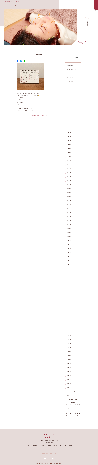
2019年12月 (69, 379)
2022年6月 (69, 264)
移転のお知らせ (70, 77)
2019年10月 (69, 387)
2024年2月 (69, 192)
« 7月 (66, 420)
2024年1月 (69, 196)
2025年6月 (69, 132)
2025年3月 (69, 144)
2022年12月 (69, 244)
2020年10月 (69, 339)
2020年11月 (69, 335)
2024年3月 (69, 188)
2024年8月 (69, 172)
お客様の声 (44, 5)
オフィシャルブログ (68, 445)
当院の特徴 (34, 5)
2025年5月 (69, 136)
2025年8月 (69, 124)
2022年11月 (69, 248)
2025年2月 (69, 148)
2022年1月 (69, 284)
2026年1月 (69, 108)
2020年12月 (69, 331)
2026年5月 (69, 101)
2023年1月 (69, 240)
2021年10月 (69, 296)
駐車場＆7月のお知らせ (71, 69)
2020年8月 (69, 347)
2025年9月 (69, 120)
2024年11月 (69, 160)
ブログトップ (73, 54)
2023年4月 (69, 228)
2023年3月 (69, 232)
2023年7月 (69, 220)
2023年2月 (69, 236)
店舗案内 (53, 5)
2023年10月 (69, 208)
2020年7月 (69, 351)
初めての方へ (16, 5)
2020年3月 (69, 367)
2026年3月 (69, 104)
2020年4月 (69, 363)
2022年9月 (69, 252)
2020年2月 (69, 371)
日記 (68, 395)
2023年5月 (69, 224)
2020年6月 (69, 355)
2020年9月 (69, 343)
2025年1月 (69, 152)
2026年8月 (69, 89)
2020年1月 (69, 375)
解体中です (69, 73)
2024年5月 (69, 180)
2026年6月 (69, 97)
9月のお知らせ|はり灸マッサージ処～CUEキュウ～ (12, 1)
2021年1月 (69, 327)
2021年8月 (69, 304)
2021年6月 (69, 311)
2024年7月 (69, 176)
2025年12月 (69, 112)
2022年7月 (69, 260)
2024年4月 (69, 184)
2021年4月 (69, 319)
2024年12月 (69, 156)
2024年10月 (69, 164)
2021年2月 (69, 323)
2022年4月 (69, 272)
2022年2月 (69, 280)
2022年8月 (69, 256)
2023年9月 (69, 212)
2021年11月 (69, 292)
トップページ (7, 5)
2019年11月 (69, 383)
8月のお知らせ (70, 65)
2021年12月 (69, 288)
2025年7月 (69, 128)
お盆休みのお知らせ (35, 115)
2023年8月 (69, 216)
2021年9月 (69, 300)
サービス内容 (25, 5)
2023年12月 (69, 200)
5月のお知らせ (70, 81)
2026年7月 (69, 93)
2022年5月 (69, 268)
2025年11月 (69, 116)
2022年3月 (69, 276)
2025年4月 (69, 140)
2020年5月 (69, 359)
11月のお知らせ (44, 115)
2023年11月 (69, 204)
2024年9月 (69, 168)
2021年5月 (69, 315)
